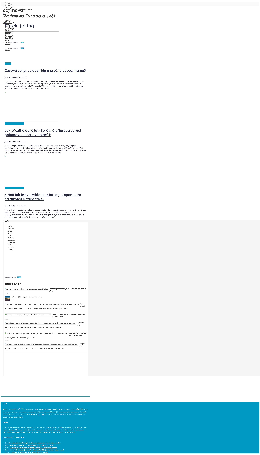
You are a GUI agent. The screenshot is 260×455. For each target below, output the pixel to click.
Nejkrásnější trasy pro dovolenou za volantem (28, 297)
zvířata (76, 414)
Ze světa (8, 63)
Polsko (66, 412)
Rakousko (11, 242)
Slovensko (9, 22)
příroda (83, 412)
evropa (53, 409)
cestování (19, 409)
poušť (77, 412)
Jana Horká (9, 77)
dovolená (38, 409)
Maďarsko (9, 30)
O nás (7, 3)
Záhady (10, 250)
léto (25, 412)
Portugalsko (72, 412)
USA (47, 414)
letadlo (11, 412)
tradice (28, 414)
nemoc (42, 412)
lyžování (21, 412)
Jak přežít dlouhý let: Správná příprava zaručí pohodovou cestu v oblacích (43, 132)
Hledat (19, 277)
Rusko (11, 414)
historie (69, 409)
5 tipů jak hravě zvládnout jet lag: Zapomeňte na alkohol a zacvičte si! (43, 197)
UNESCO (37, 414)
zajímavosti (59, 414)
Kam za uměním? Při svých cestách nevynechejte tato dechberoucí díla (34, 443)
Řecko (10, 245)
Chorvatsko (29, 409)
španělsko (18, 417)
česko (84, 414)
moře (37, 412)
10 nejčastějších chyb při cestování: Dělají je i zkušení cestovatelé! (33, 448)
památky (61, 412)
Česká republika (11, 123)
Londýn (16, 412)
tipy (24, 414)
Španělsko (11, 240)
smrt (21, 414)
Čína (80, 414)
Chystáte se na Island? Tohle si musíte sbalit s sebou (29, 452)
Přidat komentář (19, 77)
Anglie (10, 231)
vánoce (52, 414)
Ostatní (8, 5)
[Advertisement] (45, 264)
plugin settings (68, 398)
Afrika (5, 409)
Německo (54, 412)
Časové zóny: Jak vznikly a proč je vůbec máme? (45, 70)
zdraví (66, 414)
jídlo (7, 412)
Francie (10, 233)
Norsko (47, 412)
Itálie (9, 235)
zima (71, 414)
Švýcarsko (11, 417)
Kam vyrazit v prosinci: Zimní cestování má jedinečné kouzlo (32, 445)
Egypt (46, 409)
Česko (7, 21)
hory (73, 409)
